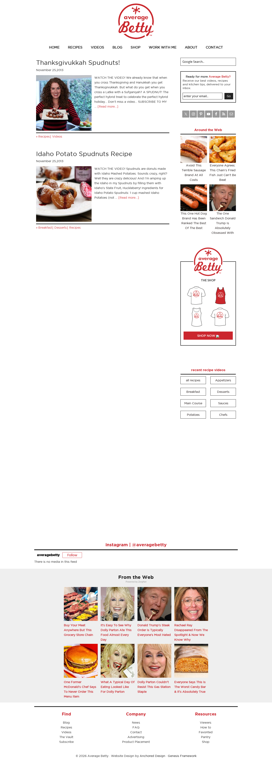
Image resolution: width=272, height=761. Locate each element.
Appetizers (223, 380)
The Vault (66, 737)
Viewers (205, 722)
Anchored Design (152, 755)
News (136, 722)
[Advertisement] (208, 477)
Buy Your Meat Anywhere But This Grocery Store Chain (78, 629)
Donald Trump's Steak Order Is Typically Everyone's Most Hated (154, 629)
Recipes (44, 136)
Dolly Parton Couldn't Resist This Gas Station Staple (154, 686)
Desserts (60, 227)
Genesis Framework (182, 755)
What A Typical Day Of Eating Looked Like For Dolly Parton (118, 686)
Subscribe (66, 741)
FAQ (136, 727)
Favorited (206, 732)
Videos (57, 136)
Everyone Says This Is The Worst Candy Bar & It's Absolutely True (190, 686)
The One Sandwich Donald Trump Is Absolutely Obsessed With (223, 223)
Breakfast (45, 227)
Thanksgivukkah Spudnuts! (78, 62)
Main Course (193, 403)
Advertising (135, 737)
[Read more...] (108, 106)
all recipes (193, 380)
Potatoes (193, 414)
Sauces (223, 403)
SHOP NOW (206, 335)
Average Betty (136, 21)
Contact (136, 732)
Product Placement (136, 741)
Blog (66, 722)
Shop (205, 741)
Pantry (205, 737)
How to (205, 727)
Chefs (223, 414)
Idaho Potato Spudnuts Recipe (84, 153)
